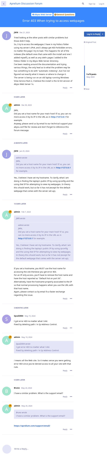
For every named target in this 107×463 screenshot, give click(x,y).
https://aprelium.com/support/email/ (32, 425)
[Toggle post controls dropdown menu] (71, 87)
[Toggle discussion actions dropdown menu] (102, 34)
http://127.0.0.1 (58, 117)
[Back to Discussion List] (3, 3)
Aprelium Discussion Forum (26, 3)
